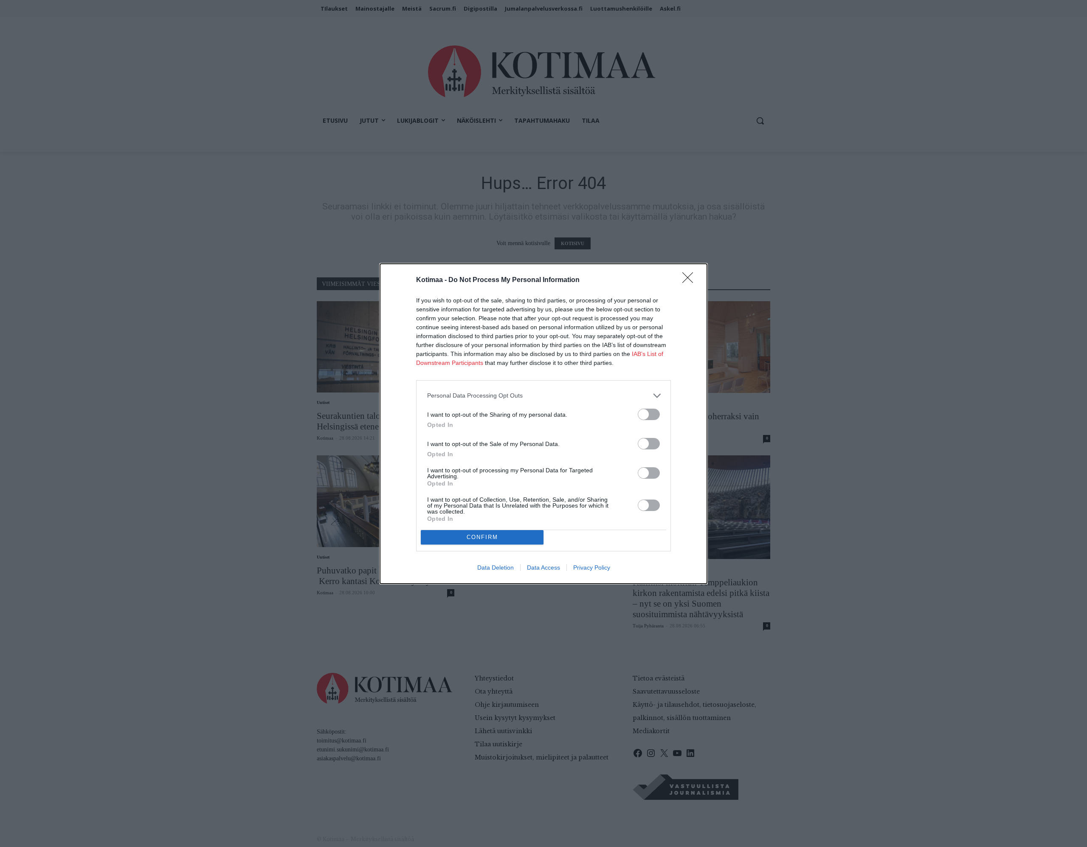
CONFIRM (482, 537)
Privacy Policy (591, 567)
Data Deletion (495, 567)
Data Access (543, 567)
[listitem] (543, 395)
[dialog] (543, 424)
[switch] (649, 414)
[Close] (690, 280)
